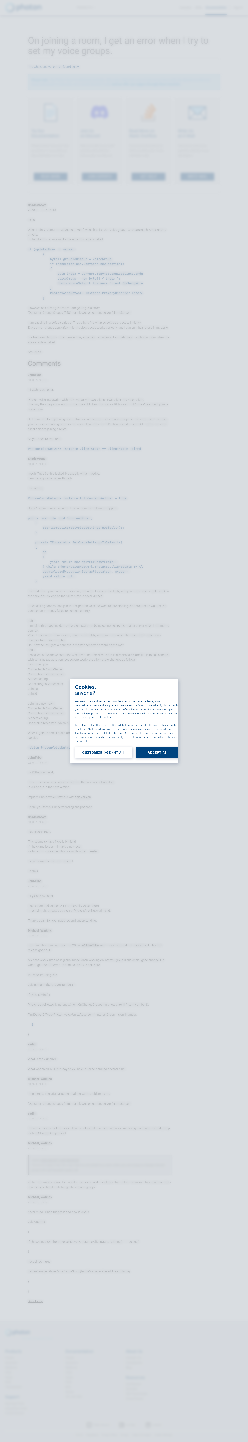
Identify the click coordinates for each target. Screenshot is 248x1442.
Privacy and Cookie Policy (96, 717)
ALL (158, 752)
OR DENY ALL (103, 752)
